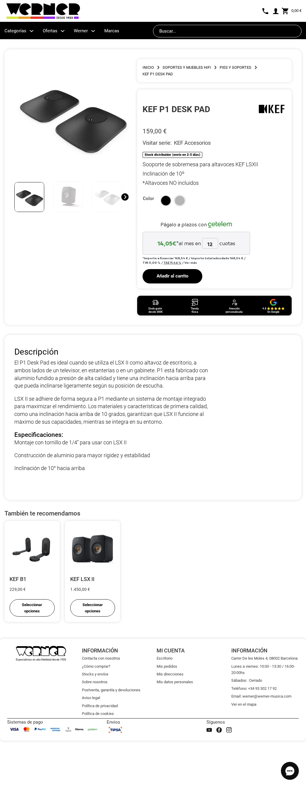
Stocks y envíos (95, 674)
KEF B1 (18, 579)
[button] (166, 201)
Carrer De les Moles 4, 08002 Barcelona (264, 658)
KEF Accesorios (192, 143)
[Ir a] (271, 109)
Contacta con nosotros (101, 658)
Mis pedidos (167, 666)
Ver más (190, 262)
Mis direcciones (170, 674)
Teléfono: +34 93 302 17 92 (254, 688)
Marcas (111, 30)
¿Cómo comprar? (96, 666)
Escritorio (164, 658)
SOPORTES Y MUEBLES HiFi (187, 67)
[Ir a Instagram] (229, 730)
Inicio (148, 67)
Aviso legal (91, 698)
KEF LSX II (82, 579)
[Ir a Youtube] (209, 730)
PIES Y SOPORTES (235, 67)
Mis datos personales (175, 682)
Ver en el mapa (243, 704)
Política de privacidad (100, 706)
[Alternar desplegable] (31, 31)
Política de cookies (98, 713)
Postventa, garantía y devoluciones (111, 690)
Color (148, 198)
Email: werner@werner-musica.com (261, 696)
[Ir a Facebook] (219, 730)
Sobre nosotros (95, 682)
